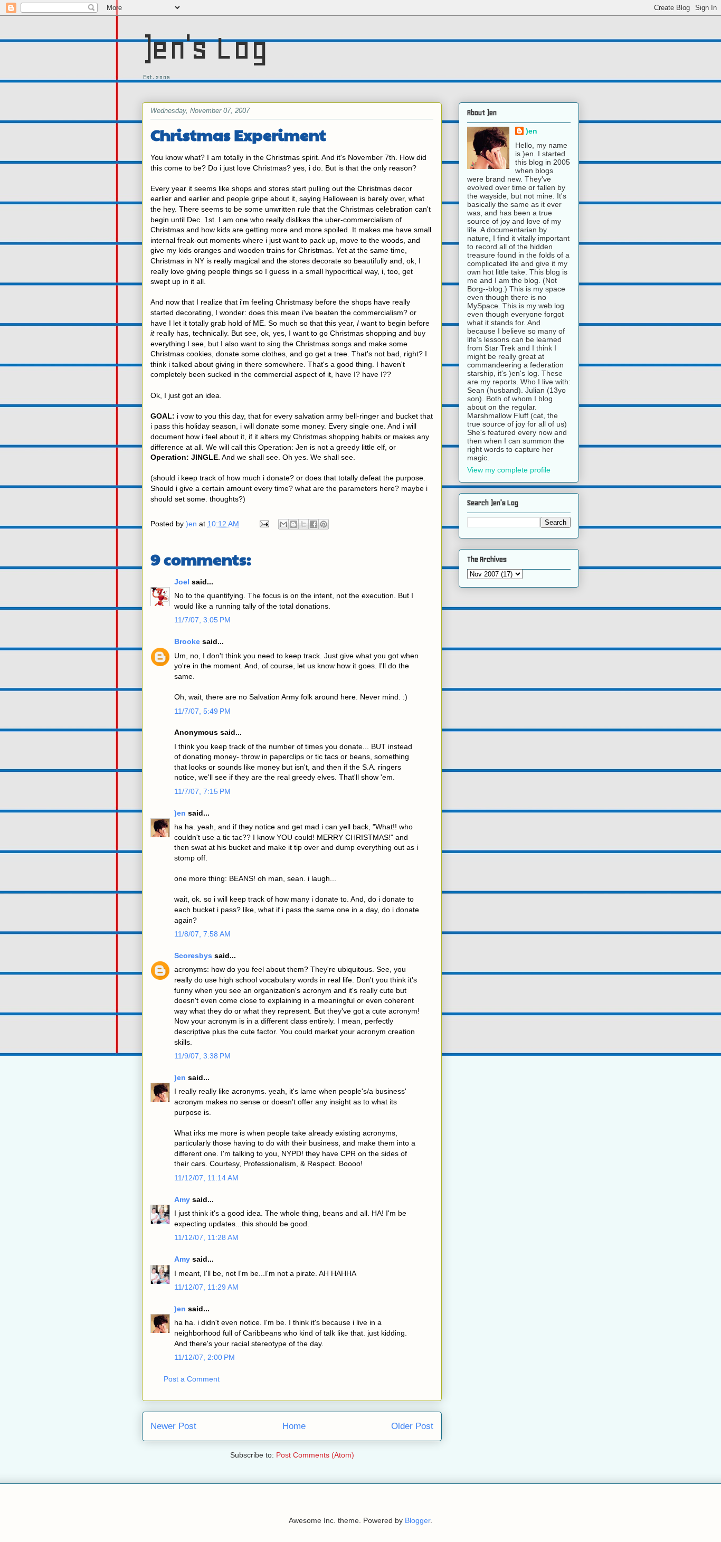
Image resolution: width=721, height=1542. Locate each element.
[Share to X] (303, 524)
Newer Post (173, 1426)
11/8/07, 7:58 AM (202, 934)
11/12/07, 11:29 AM (206, 1287)
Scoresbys (193, 955)
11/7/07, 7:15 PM (202, 791)
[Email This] (283, 524)
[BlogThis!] (293, 524)
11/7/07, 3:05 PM (202, 620)
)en (180, 813)
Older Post (412, 1426)
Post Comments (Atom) (315, 1455)
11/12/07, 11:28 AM (206, 1237)
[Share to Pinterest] (323, 524)
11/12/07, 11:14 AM (206, 1178)
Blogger (417, 1520)
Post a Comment (192, 1379)
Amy (182, 1199)
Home (294, 1426)
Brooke (187, 641)
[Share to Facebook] (313, 524)
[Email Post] (263, 523)
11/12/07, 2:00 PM (204, 1357)
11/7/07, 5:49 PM (202, 711)
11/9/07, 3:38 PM (202, 1056)
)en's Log (205, 48)
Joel (181, 582)
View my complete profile (509, 470)
